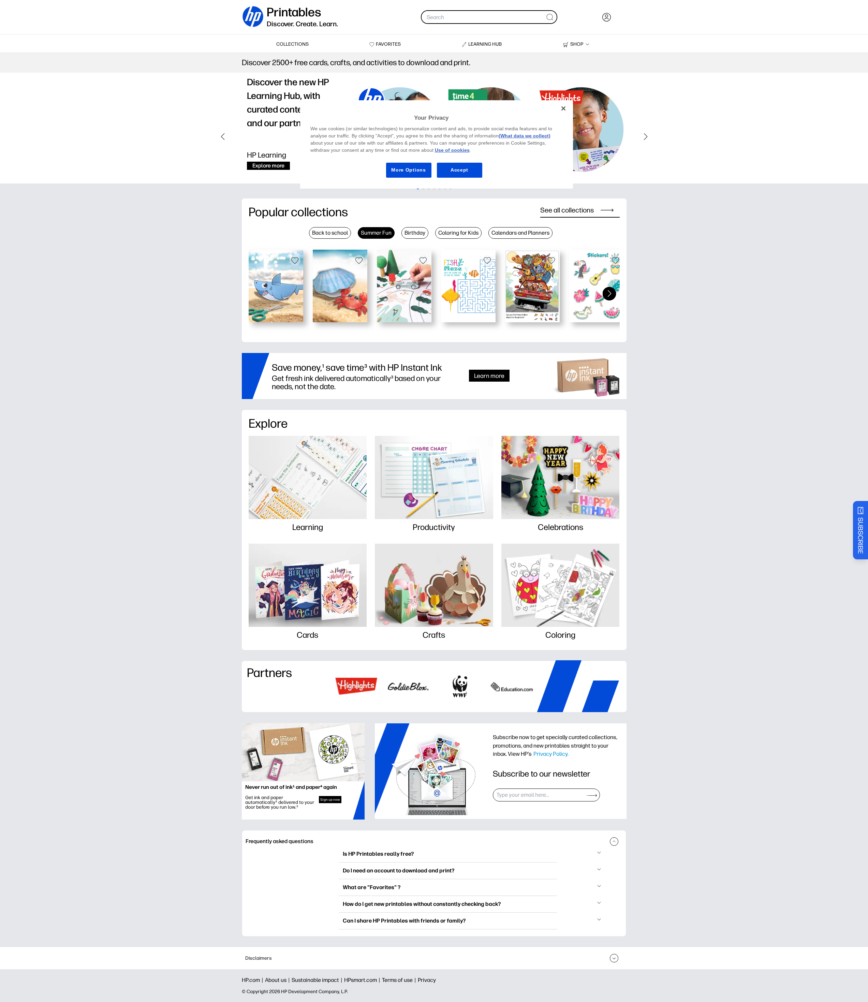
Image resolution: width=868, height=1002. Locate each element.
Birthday (414, 233)
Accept (459, 170)
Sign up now (330, 799)
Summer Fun (376, 233)
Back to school (330, 233)
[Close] (563, 108)
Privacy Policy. (551, 753)
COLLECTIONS (292, 44)
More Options (408, 170)
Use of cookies (452, 150)
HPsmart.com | (363, 980)
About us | (278, 980)
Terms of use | (400, 980)
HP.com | (253, 980)
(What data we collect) (524, 135)
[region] (436, 144)
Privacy (427, 980)
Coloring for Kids (458, 233)
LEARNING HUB (485, 44)
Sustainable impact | (318, 980)
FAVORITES (388, 44)
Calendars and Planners (520, 233)
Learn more (489, 375)
